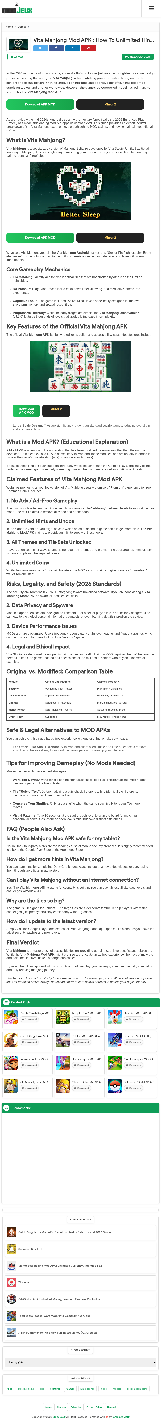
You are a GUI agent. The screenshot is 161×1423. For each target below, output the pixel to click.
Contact (111, 1407)
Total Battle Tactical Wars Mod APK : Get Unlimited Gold (54, 1316)
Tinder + (23, 1282)
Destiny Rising (26, 1388)
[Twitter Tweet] (40, 48)
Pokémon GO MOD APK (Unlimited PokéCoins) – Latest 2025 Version (140, 1082)
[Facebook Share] (56, 48)
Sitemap (61, 1407)
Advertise (76, 1407)
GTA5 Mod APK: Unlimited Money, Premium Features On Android (60, 1299)
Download (30, 1019)
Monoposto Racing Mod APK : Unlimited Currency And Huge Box (60, 1265)
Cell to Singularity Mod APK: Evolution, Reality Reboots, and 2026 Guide (64, 1232)
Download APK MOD (40, 104)
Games (18, 56)
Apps (9, 1388)
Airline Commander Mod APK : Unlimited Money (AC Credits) (57, 1332)
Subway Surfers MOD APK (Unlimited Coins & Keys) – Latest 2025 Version (35, 1059)
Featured (55, 1388)
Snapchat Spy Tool (30, 1249)
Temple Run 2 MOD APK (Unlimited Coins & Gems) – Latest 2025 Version (88, 1013)
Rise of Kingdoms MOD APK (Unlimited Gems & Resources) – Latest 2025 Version (35, 1036)
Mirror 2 (110, 104)
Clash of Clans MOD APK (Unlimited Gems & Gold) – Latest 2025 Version (88, 1082)
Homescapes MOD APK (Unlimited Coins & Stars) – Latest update (88, 1059)
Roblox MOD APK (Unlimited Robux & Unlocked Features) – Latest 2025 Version (88, 1036)
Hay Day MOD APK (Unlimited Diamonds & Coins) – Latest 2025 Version (140, 1013)
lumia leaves (87, 1388)
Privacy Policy (94, 1407)
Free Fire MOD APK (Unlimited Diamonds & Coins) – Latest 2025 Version (140, 1036)
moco (104, 1388)
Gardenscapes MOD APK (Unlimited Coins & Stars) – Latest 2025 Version (140, 1059)
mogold (117, 1388)
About (48, 1407)
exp (42, 1388)
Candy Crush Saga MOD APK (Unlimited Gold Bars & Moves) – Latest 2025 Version (35, 1013)
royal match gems (137, 1388)
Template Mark (121, 1416)
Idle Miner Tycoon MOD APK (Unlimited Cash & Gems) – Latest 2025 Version (35, 1082)
